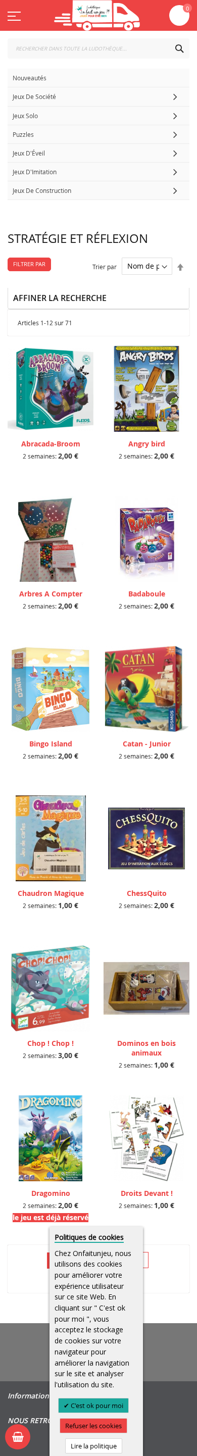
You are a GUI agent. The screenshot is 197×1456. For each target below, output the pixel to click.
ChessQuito (147, 893)
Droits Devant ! (147, 1193)
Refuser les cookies (93, 1425)
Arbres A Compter (50, 593)
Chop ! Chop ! (50, 1043)
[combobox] (98, 48)
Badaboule (146, 593)
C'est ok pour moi (96, 1405)
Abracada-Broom (50, 443)
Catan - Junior (147, 743)
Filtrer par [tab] (29, 264)
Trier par (104, 266)
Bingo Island (50, 743)
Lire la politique (94, 1445)
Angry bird (146, 443)
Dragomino (50, 1193)
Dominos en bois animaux (146, 1048)
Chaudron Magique (51, 893)
